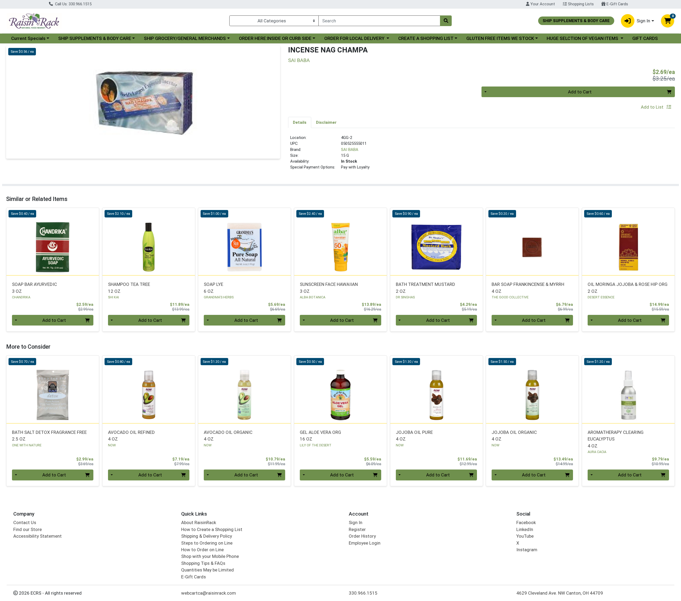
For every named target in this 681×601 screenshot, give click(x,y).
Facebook (526, 522)
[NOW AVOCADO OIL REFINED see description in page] (148, 389)
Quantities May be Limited (207, 570)
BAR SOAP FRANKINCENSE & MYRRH (528, 288)
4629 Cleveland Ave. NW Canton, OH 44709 (559, 593)
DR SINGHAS (405, 297)
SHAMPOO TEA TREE (129, 288)
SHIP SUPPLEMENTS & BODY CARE (94, 38)
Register (357, 529)
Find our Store (27, 529)
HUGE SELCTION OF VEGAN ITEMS (583, 38)
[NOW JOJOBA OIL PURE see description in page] (436, 389)
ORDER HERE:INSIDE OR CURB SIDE (275, 38)
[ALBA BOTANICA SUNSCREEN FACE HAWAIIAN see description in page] (340, 241)
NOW (112, 445)
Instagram (526, 549)
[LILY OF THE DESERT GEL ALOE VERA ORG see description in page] (340, 389)
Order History (362, 536)
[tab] (299, 122)
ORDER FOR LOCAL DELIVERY (354, 38)
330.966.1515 (363, 593)
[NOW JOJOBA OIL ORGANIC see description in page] (532, 389)
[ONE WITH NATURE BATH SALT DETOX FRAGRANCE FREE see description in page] (52, 389)
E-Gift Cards (616, 4)
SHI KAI (113, 297)
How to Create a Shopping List (211, 529)
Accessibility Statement (37, 536)
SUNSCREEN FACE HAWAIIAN (329, 288)
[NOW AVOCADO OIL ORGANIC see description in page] (244, 389)
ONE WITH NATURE (26, 445)
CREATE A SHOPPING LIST (426, 38)
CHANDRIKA (21, 297)
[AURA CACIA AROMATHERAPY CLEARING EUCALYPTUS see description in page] (628, 389)
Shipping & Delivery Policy (206, 536)
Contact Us (24, 522)
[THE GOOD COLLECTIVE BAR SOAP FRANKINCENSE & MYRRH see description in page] (532, 241)
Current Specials (28, 38)
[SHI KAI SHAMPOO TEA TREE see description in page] (148, 241)
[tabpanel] (481, 154)
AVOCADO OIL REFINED (131, 436)
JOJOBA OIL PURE (414, 436)
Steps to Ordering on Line (206, 543)
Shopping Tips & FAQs (203, 563)
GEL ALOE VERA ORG (320, 436)
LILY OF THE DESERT (315, 445)
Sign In (355, 522)
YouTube (525, 536)
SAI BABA (349, 149)
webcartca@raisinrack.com (208, 593)
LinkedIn (524, 529)
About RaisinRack (198, 522)
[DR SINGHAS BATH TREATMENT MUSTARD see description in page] (436, 241)
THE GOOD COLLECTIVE (510, 297)
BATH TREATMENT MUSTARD (425, 288)
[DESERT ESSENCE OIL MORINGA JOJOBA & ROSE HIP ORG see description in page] (628, 241)
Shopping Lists (580, 4)
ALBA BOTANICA (312, 297)
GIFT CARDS (645, 38)
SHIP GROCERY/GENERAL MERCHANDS (185, 38)
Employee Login (364, 543)
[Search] (446, 20)
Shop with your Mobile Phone (210, 556)
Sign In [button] (643, 20)
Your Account (542, 4)
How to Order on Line (202, 549)
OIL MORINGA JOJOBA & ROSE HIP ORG (627, 288)
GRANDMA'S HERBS (219, 297)
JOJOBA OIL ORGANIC (514, 436)
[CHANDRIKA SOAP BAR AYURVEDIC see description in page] (52, 241)
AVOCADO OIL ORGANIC (228, 436)
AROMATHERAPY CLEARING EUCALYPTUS (615, 439)
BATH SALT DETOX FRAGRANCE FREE (49, 436)
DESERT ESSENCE (601, 297)
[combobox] (379, 20)
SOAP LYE (213, 288)
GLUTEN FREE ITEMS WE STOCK (500, 38)
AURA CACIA (597, 452)
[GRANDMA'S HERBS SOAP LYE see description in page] (244, 241)
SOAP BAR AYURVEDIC (34, 288)
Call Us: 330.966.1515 (73, 4)
